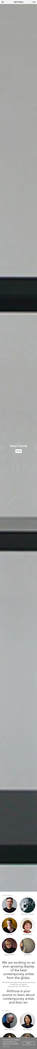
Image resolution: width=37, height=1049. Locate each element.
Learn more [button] (6, 1046)
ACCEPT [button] (28, 1043)
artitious (18, 2)
